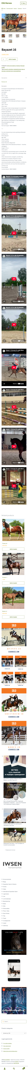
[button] (24, 16)
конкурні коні (9, 71)
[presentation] (10, 980)
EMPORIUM (16, 1063)
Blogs (4, 881)
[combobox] (14, 1033)
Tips (4, 916)
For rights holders (7, 1043)
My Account (4, 1068)
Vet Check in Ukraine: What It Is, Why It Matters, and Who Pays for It (13, 779)
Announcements (7, 879)
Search (14, 1068)
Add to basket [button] (13, 549)
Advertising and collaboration (10, 1051)
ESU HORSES (7, 1059)
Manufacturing (6, 901)
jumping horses (17, 69)
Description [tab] (4, 78)
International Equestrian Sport (10, 891)
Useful (4, 923)
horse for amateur (8, 69)
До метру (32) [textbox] (13, 1033)
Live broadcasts (7, 899)
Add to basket (12, 59)
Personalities (6, 908)
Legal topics (6, 894)
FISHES (16, 1061)
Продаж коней (10, 8)
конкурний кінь (17, 71)
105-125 (9, 65)
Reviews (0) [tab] (4, 81)
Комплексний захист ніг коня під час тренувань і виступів (13, 824)
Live (4, 896)
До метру (20, 8)
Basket (21, 1067)
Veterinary (5, 925)
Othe (4, 906)
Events (4, 886)
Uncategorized (6, 920)
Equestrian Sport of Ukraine (9, 884)
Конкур (15, 8)
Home (4, 8)
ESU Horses (7, 3)
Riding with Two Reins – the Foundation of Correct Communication (14, 844)
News (4, 903)
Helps (4, 889)
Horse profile (6, 1048)
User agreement (7, 1046)
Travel (4, 918)
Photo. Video (6, 911)
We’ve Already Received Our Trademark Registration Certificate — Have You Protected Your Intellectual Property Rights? (15, 802)
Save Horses (6, 913)
